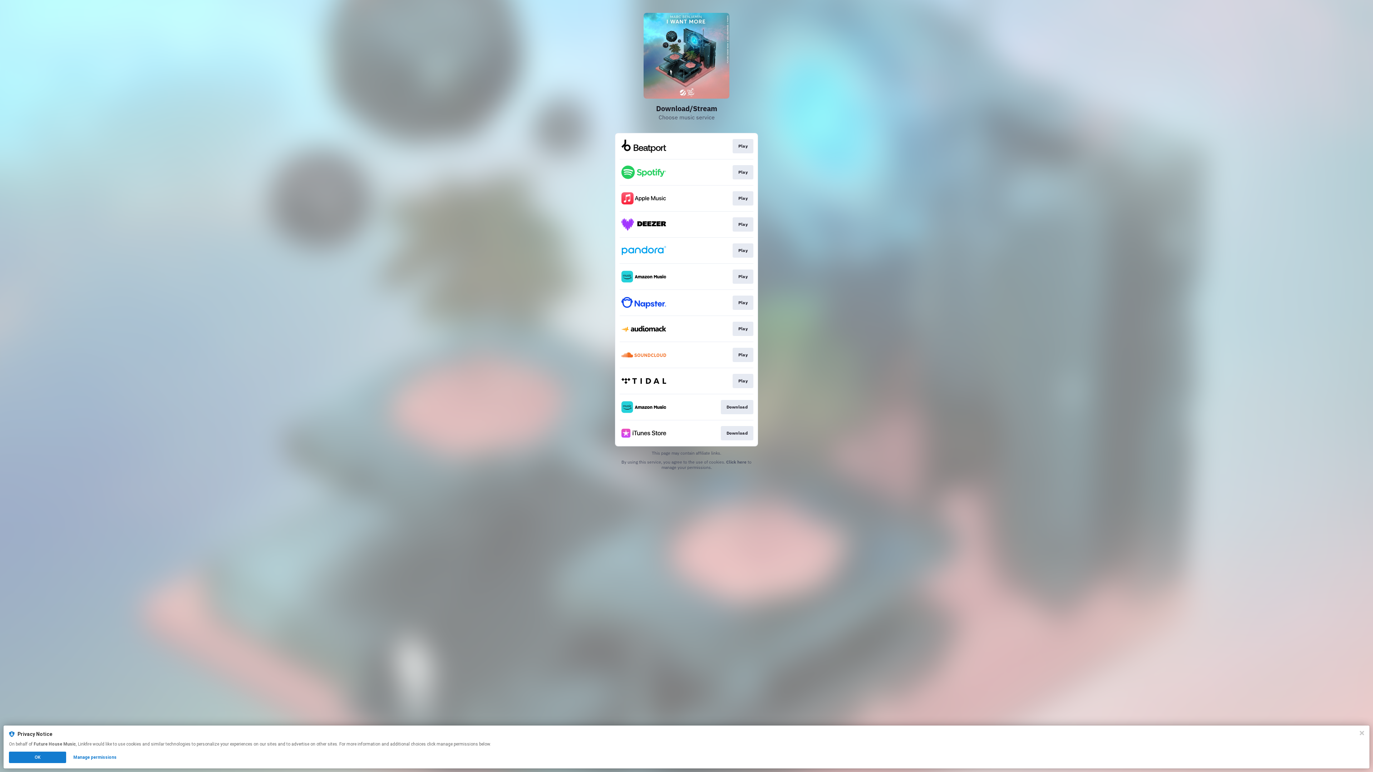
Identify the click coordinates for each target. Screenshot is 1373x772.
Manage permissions (95, 757)
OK (37, 757)
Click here (736, 462)
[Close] (1362, 733)
